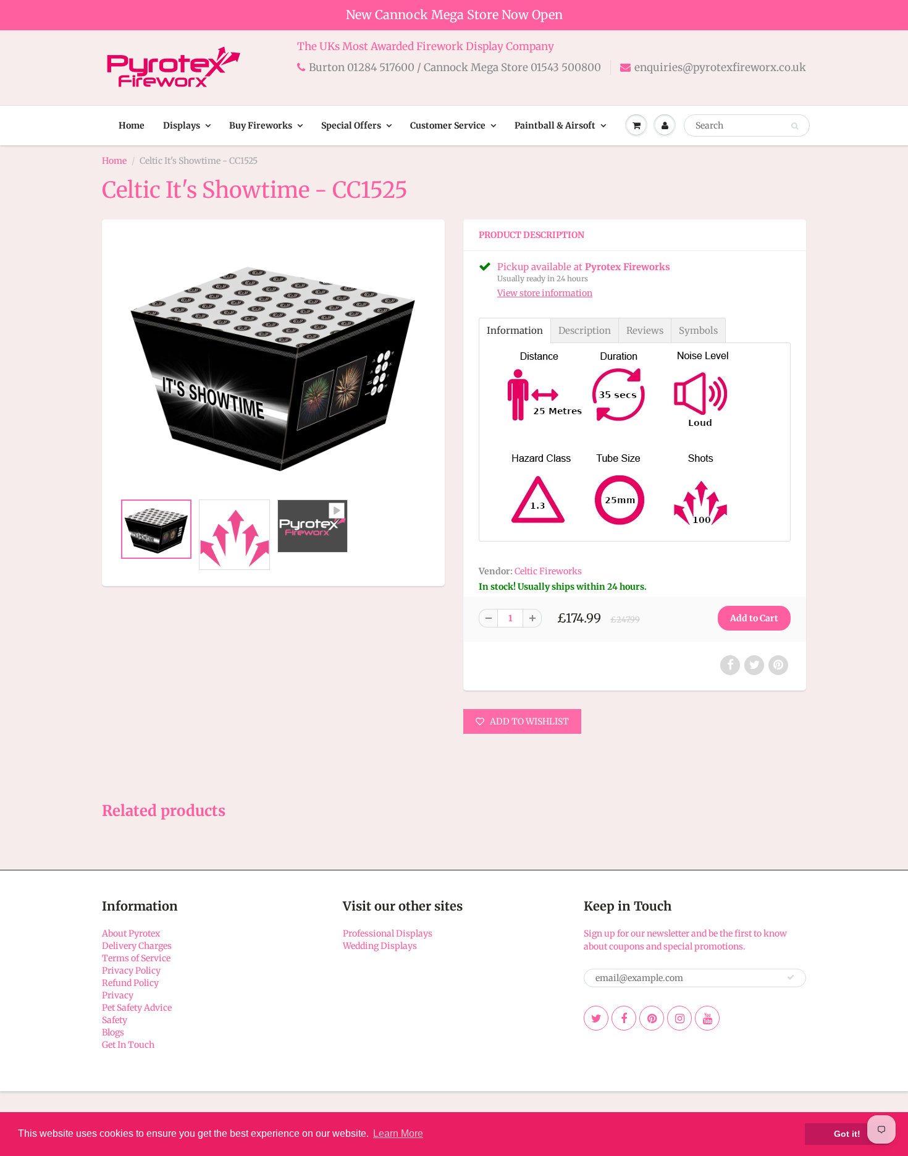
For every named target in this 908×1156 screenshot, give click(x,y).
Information (515, 330)
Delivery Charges (137, 945)
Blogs (113, 1032)
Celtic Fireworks (548, 571)
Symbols (698, 330)
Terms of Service (136, 958)
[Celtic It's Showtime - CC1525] (273, 362)
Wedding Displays (380, 945)
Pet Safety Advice (137, 1007)
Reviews (644, 330)
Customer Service (448, 125)
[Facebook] (624, 1018)
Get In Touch (128, 1044)
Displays (181, 125)
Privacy (117, 995)
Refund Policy (130, 982)
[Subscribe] (790, 977)
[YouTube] (707, 1018)
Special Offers (351, 125)
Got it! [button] (847, 1134)
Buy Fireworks (260, 125)
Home (132, 125)
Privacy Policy (131, 970)
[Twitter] (596, 1018)
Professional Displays (387, 933)
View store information (544, 293)
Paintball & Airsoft (555, 125)
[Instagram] (679, 1018)
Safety (114, 1020)
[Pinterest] (651, 1018)
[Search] (795, 126)
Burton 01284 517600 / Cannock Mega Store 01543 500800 (455, 67)
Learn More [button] (398, 1133)
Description (584, 330)
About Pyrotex (131, 933)
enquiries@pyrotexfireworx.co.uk (720, 67)
